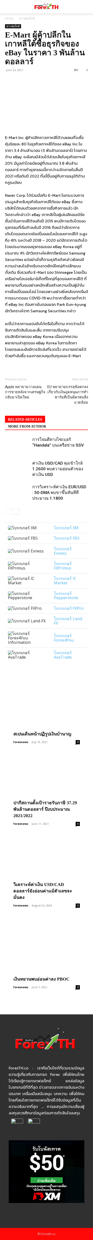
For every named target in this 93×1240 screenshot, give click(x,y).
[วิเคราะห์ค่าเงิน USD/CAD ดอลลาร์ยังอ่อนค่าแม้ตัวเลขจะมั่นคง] (46, 869)
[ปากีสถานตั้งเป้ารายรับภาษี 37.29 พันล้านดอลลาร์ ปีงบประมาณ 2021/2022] (46, 787)
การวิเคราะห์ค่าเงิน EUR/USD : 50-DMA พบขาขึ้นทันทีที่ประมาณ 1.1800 (59, 492)
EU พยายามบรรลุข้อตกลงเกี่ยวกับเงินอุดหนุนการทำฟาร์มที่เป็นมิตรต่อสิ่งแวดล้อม (67, 395)
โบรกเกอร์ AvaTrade (63, 655)
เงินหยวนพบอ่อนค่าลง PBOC (41, 979)
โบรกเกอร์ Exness (63, 551)
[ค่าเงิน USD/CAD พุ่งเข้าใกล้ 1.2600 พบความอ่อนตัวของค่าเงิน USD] (17, 468)
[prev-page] (8, 512)
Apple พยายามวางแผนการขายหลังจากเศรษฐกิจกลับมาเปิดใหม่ (25, 392)
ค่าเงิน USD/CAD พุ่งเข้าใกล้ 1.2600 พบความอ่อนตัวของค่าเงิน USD (57, 469)
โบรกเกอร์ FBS (67, 538)
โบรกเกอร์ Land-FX (68, 621)
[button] (8, 6)
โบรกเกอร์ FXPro (69, 608)
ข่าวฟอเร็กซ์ (27, 18)
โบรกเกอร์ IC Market (65, 581)
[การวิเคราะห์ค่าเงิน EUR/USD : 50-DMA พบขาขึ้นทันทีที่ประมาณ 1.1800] (17, 492)
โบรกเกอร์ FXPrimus (63, 566)
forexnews (20, 742)
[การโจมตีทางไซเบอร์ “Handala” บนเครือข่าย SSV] (17, 445)
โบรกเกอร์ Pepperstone (66, 596)
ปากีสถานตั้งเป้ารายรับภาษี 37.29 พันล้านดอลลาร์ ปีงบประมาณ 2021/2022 (45, 809)
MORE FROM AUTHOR (27, 426)
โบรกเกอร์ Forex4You (64, 638)
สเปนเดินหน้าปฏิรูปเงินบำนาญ (42, 733)
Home (9, 18)
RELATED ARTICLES (25, 419)
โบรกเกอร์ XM (66, 528)
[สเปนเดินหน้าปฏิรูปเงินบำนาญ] (46, 706)
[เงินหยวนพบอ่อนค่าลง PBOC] (46, 951)
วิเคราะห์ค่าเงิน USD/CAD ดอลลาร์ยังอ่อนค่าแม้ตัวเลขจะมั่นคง (42, 891)
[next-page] (16, 512)
